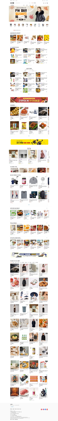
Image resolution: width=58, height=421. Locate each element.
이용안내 (11, 419)
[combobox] (22, 3)
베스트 (24, 5)
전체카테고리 (12, 5)
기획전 (35, 5)
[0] (47, 3)
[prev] (27, 65)
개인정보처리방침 (16, 419)
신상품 (30, 5)
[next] (31, 65)
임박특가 (27, 5)
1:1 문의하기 (12, 406)
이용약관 (13, 419)
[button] (11, 262)
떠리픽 (33, 5)
